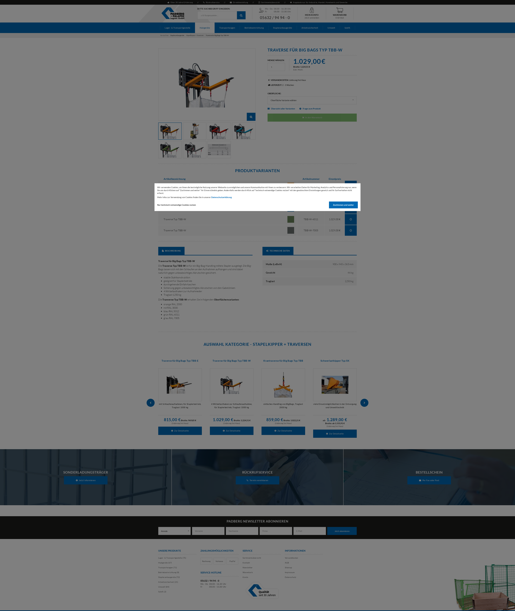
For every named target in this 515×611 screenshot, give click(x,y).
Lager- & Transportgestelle (177, 27)
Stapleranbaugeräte (282, 27)
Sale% (347, 27)
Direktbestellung (240, 2)
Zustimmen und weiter (343, 205)
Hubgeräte (205, 27)
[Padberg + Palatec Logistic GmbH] (172, 13)
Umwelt (331, 27)
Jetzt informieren (87, 480)
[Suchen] (241, 15)
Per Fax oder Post (430, 480)
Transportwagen (227, 27)
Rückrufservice (212, 2)
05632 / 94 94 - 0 (275, 17)
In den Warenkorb (313, 117)
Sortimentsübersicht (270, 2)
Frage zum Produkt (312, 108)
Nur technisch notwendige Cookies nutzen (176, 205)
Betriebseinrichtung (254, 27)
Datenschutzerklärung (221, 197)
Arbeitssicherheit (309, 27)
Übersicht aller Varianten (283, 108)
